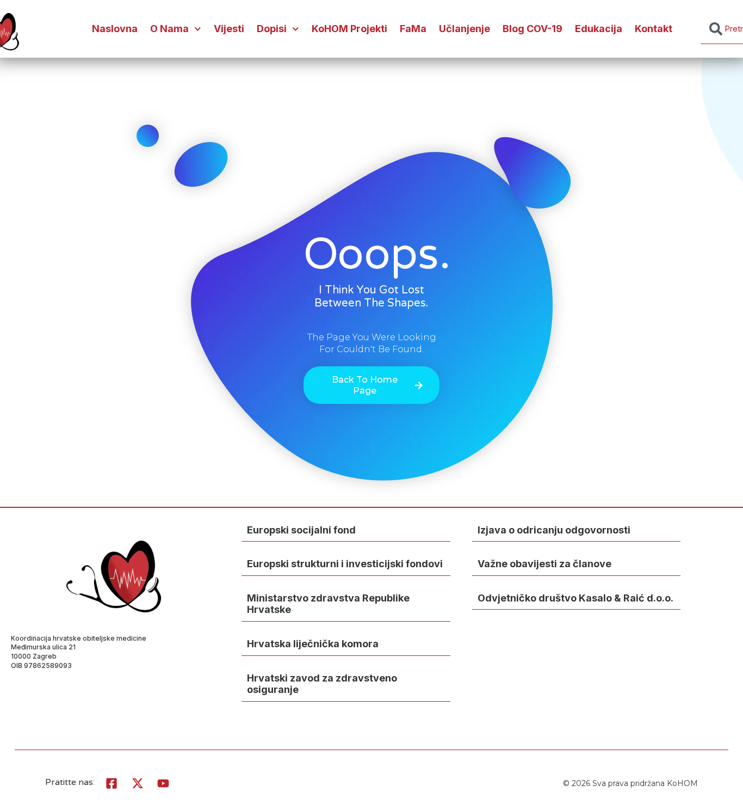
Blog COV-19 (532, 28)
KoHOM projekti (349, 28)
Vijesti (229, 28)
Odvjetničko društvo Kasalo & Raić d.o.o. (575, 598)
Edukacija (598, 28)
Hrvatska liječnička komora (313, 643)
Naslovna (115, 28)
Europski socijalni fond (301, 530)
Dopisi (272, 28)
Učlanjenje (464, 28)
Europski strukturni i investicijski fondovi (345, 563)
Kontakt (653, 28)
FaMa (413, 28)
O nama (169, 28)
